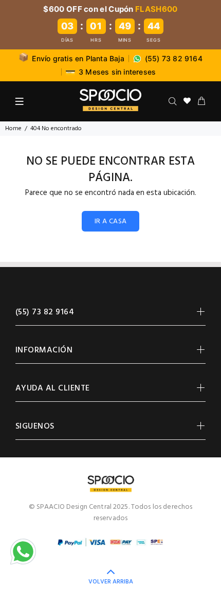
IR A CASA (111, 221)
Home (13, 128)
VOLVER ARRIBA (110, 582)
